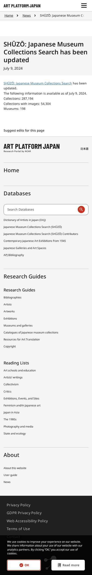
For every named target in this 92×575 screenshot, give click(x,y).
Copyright (10, 346)
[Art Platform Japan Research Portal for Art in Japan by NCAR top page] (22, 5)
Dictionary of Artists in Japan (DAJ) (25, 220)
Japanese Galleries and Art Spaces (25, 248)
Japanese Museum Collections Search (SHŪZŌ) (33, 227)
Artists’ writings (13, 377)
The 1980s (10, 419)
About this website (15, 468)
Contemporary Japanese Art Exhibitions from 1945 (35, 241)
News (27, 15)
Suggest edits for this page (24, 130)
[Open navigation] (84, 5)
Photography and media (18, 426)
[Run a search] (81, 209)
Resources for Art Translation (22, 339)
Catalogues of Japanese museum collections (31, 332)
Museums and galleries (18, 325)
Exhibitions (10, 318)
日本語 (84, 149)
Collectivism (11, 384)
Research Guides (19, 290)
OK (27, 565)
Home (8, 15)
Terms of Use (18, 528)
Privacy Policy (18, 504)
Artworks (9, 311)
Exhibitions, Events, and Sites (21, 398)
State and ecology (15, 433)
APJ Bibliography (14, 255)
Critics (7, 391)
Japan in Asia (11, 412)
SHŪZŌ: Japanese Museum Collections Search (38, 83)
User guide (10, 475)
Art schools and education (20, 370)
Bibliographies (12, 297)
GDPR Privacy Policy (24, 512)
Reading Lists (16, 363)
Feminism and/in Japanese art (22, 405)
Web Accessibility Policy (27, 520)
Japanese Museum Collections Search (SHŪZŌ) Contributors (41, 234)
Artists (8, 304)
